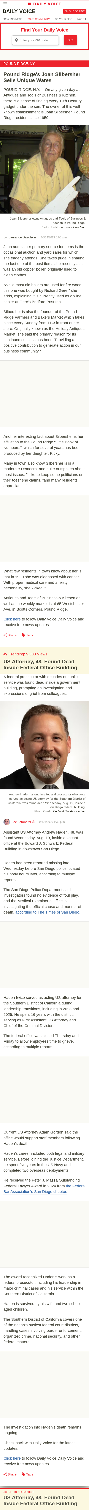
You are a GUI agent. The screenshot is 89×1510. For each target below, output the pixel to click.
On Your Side (63, 19)
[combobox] (35, 40)
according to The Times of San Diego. (47, 912)
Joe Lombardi (21, 822)
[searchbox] (38, 40)
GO (70, 40)
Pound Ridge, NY (19, 64)
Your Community (38, 19)
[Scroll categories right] (85, 19)
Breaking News (12, 19)
